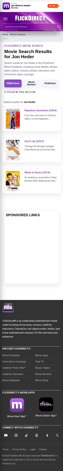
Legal (32, 449)
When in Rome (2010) (37, 172)
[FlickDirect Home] (31, 18)
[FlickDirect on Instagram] (16, 435)
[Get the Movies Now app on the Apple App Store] (31, 6)
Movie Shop (41, 380)
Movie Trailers (42, 367)
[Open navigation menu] (5, 18)
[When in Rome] (13, 172)
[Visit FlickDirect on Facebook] (47, 435)
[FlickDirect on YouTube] (6, 435)
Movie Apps (41, 355)
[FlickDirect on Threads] (37, 435)
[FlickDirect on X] (57, 435)
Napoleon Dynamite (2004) (40, 110)
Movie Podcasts (11, 355)
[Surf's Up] (13, 141)
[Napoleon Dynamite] (13, 110)
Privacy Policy (19, 449)
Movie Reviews (31, 83)
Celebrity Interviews (12, 374)
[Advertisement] (31, 250)
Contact (43, 449)
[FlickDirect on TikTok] (26, 435)
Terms (5, 449)
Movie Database (18, 34)
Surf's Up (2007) (34, 141)
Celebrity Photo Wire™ (14, 367)
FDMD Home (12, 83)
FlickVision (50, 83)
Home (5, 34)
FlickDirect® (47, 455)
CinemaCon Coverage (14, 361)
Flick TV (39, 361)
